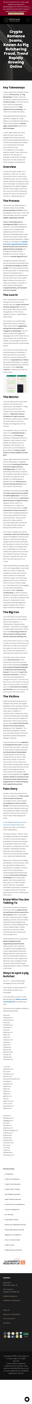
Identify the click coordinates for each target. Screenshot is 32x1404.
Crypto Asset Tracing (12, 1189)
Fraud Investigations (12, 1209)
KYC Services (9, 1215)
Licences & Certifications (11, 1314)
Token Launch (9, 1245)
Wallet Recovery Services (13, 1250)
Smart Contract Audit (12, 1240)
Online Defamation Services (14, 1230)
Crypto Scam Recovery (13, 1184)
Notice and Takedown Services (15, 1225)
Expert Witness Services (13, 1199)
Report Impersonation (16, 14)
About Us (6, 1310)
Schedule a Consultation (11, 1300)
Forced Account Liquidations (15, 1204)
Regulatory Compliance (13, 1235)
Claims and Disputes (12, 1179)
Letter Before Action (11, 1220)
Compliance (9, 1174)
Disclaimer (6, 1323)
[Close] (30, 8)
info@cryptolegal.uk (10, 1296)
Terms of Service (9, 1319)
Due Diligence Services (12, 1194)
